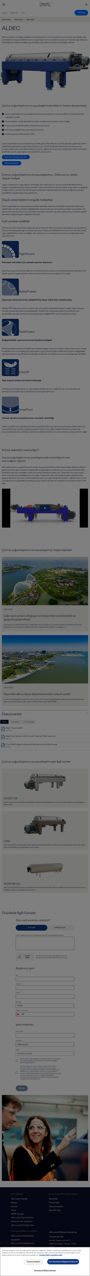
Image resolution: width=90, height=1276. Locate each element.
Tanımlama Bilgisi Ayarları (45, 1270)
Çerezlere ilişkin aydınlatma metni (50, 1255)
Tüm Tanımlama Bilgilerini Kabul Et (63, 1261)
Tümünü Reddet (33, 1261)
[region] (45, 1261)
